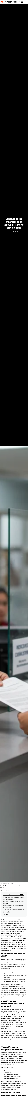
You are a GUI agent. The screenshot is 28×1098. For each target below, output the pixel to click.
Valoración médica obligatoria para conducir (13, 902)
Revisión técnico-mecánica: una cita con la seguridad (13, 898)
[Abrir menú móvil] (22, 2)
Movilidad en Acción (9, 883)
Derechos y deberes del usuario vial (13, 910)
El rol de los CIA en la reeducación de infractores (13, 906)
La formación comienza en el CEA (13, 895)
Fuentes (5, 914)
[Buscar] (20, 2)
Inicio (1, 883)
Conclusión (6, 912)
